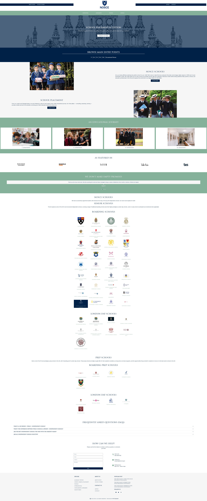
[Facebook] (116, 492)
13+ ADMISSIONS (129, 147)
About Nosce (32, 4)
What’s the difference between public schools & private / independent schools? (38, 429)
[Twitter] (119, 492)
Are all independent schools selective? (26, 434)
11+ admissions (77, 147)
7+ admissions (26, 147)
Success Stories (41, 4)
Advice (167, 4)
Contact (173, 4)
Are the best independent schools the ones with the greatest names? (35, 431)
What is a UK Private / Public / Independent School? (29, 426)
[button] (103, 426)
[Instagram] (121, 492)
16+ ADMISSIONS (181, 147)
